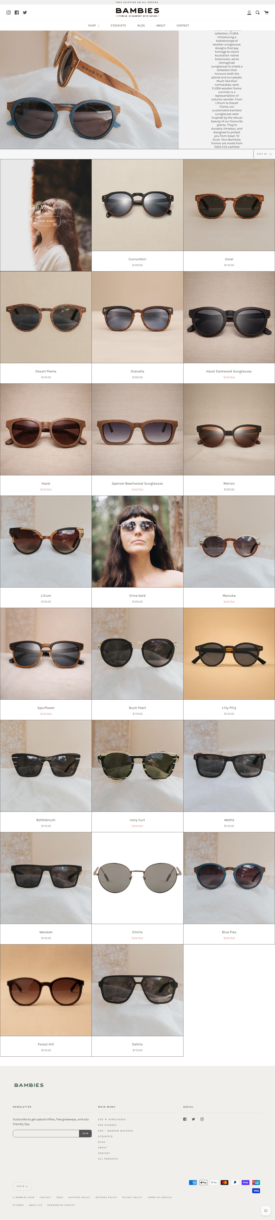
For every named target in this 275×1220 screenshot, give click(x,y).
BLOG (141, 25)
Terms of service (160, 1197)
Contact (45, 1197)
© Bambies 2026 (24, 1197)
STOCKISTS (118, 25)
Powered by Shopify (61, 1205)
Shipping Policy (79, 1197)
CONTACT (183, 25)
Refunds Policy (106, 1197)
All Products (108, 1158)
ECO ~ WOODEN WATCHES (115, 1130)
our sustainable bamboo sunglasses (227, 110)
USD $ (20, 1186)
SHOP (92, 25)
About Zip (35, 1205)
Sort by (262, 154)
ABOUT (160, 25)
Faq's (60, 1197)
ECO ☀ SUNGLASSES (112, 1119)
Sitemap (18, 1205)
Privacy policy (132, 1197)
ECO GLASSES (107, 1125)
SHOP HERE (46, 221)
